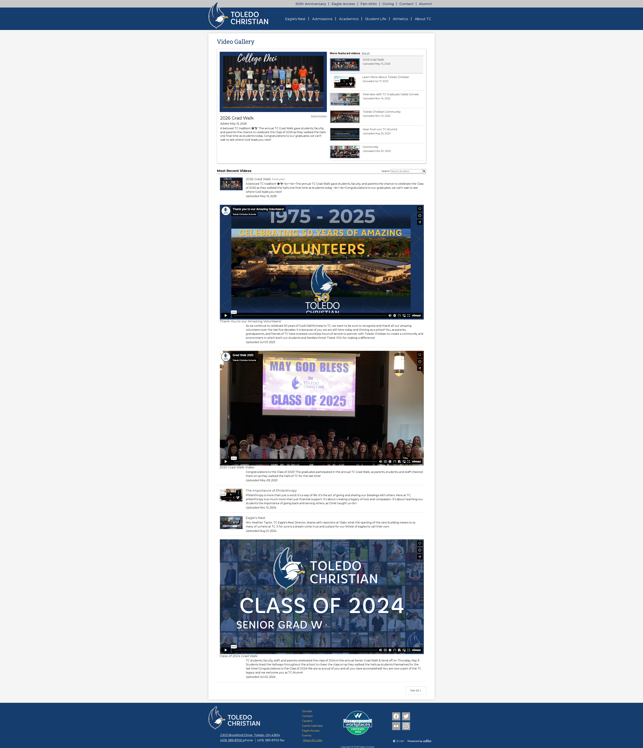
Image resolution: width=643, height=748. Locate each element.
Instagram (406, 726)
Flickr (396, 726)
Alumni (425, 4)
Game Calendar (312, 725)
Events (306, 735)
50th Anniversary (311, 4)
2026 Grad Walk (237, 118)
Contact (406, 4)
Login (398, 741)
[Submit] (424, 171)
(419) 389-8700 (231, 740)
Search (386, 171)
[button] (295, 18)
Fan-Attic (369, 4)
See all (366, 53)
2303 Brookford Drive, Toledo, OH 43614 (250, 735)
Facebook (396, 716)
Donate (307, 711)
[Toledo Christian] (238, 15)
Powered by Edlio (419, 741)
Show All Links (312, 740)
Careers (307, 721)
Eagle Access (343, 4)
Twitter (406, 716)
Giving (388, 4)
